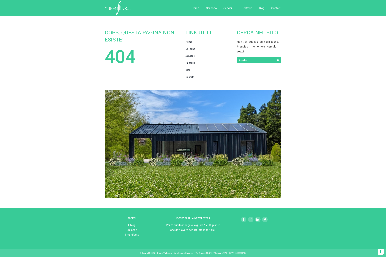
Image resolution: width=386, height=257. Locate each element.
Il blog (132, 225)
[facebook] (243, 219)
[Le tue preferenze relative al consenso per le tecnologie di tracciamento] (381, 252)
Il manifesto (132, 234)
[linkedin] (258, 219)
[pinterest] (265, 219)
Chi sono (132, 229)
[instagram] (250, 219)
